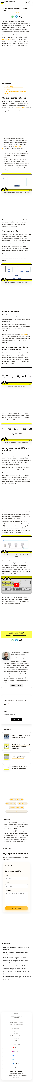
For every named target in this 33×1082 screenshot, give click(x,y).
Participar (16, 719)
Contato (16, 1033)
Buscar (27, 2)
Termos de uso (15, 1038)
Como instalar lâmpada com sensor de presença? (16, 962)
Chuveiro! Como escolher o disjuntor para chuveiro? (15, 954)
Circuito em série (22, 803)
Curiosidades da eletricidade (16, 1022)
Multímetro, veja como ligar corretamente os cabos (17, 978)
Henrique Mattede (21, 13)
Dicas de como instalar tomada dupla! (15, 966)
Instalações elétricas (16, 1020)
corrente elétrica (20, 108)
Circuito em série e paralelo (16, 807)
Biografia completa (16, 685)
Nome (6, 704)
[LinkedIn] (29, 649)
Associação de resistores (16, 799)
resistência (23, 334)
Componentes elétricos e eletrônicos (16, 1016)
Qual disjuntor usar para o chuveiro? (15, 958)
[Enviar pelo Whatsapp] (12, 16)
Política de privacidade (15, 1035)
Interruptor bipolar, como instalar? (14, 969)
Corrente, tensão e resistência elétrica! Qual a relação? (16, 972)
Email (5, 711)
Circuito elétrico (10, 803)
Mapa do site (16, 1031)
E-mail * (7, 882)
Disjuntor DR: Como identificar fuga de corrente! (16, 949)
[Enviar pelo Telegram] (16, 16)
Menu (30, 2)
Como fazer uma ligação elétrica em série (16, 811)
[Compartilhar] (20, 16)
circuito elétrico (7, 39)
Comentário (8, 890)
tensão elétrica (18, 146)
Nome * (7, 875)
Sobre (16, 1040)
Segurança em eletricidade (16, 1024)
